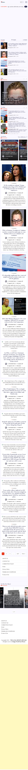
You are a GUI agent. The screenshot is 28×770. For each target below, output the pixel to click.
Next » (23, 553)
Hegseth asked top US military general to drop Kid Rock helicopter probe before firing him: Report (14, 423)
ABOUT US (5, 558)
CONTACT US (5, 561)
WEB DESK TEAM (8, 102)
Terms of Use (5, 574)
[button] (22, 2)
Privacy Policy (5, 569)
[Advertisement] (14, 23)
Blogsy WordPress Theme (18, 641)
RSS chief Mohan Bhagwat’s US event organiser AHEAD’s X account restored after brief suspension (17, 70)
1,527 (18, 553)
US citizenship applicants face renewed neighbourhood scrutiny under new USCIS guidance (16, 62)
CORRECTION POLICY (8, 564)
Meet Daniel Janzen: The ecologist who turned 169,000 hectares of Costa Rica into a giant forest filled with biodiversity (17, 130)
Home (4, 566)
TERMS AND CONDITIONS (9, 572)
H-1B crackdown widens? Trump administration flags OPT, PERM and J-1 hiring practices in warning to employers (17, 44)
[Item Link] (4, 45)
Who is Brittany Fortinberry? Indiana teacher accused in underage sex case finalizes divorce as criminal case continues (17, 53)
